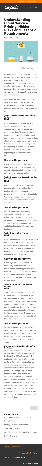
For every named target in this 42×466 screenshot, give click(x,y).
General (16, 38)
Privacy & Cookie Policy (28, 453)
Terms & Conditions (12, 447)
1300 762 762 (13, 1)
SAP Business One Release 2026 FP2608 (20, 432)
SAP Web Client (10, 436)
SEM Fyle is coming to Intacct (16, 425)
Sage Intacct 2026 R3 (13, 428)
